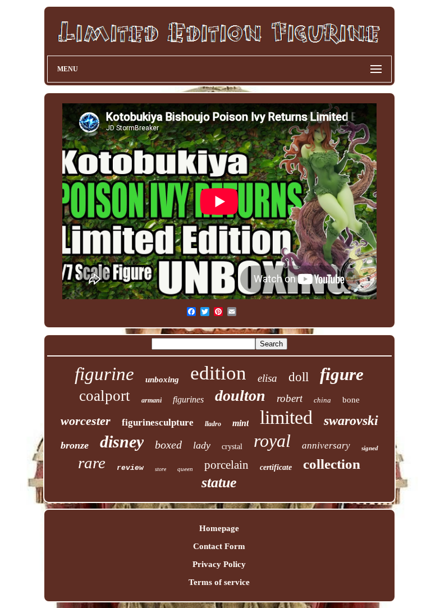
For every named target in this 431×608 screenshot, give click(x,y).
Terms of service (219, 582)
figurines (188, 399)
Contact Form (219, 546)
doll (298, 377)
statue (219, 482)
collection (331, 464)
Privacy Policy (219, 564)
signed (369, 448)
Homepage (219, 528)
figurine (104, 374)
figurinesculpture (158, 422)
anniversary (326, 445)
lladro (213, 424)
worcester (86, 421)
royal (272, 441)
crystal (232, 446)
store (160, 469)
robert (289, 398)
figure (342, 374)
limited (286, 417)
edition (218, 373)
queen (185, 468)
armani (151, 400)
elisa (267, 378)
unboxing (162, 379)
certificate (276, 467)
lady (201, 445)
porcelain (226, 465)
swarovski (351, 420)
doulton (240, 395)
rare (92, 463)
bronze (75, 445)
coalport (104, 395)
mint (240, 423)
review (130, 468)
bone (351, 399)
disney (122, 441)
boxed (168, 444)
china (322, 400)
